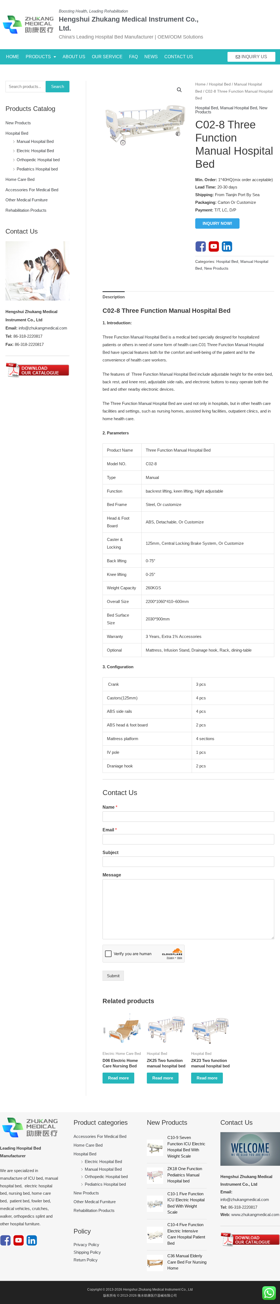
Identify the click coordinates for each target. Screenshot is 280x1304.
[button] (40, 57)
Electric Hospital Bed (35, 150)
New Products (18, 122)
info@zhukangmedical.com (43, 328)
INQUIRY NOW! (217, 223)
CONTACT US (178, 56)
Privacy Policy (86, 1244)
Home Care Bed (19, 179)
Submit (113, 975)
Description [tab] (114, 297)
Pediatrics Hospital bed (37, 169)
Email (110, 830)
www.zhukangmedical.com (255, 1214)
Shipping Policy (87, 1252)
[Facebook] (200, 246)
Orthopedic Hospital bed (38, 159)
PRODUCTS (38, 56)
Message (112, 875)
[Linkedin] (226, 246)
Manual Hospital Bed (35, 141)
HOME (12, 56)
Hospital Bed (16, 133)
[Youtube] (213, 246)
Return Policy (86, 1260)
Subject (110, 852)
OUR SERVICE (107, 56)
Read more (118, 1078)
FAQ (133, 56)
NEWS (151, 56)
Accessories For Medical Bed (31, 189)
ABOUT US (74, 56)
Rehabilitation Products (25, 210)
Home (200, 84)
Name (110, 807)
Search (57, 86)
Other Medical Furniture (26, 200)
